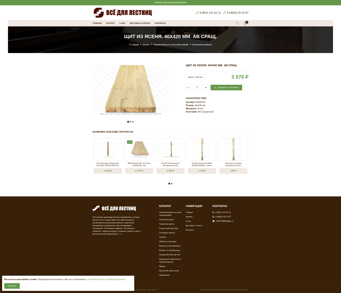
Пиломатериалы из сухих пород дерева (170, 44)
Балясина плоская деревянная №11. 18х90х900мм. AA (233, 164)
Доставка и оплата (140, 23)
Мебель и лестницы (167, 241)
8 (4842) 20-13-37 (237, 12)
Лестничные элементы (202, 44)
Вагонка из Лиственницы (170, 246)
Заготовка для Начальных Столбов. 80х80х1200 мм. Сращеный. (107, 164)
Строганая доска (166, 219)
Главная (97, 23)
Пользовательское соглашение (236, 290)
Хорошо (12, 286)
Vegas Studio (152, 290)
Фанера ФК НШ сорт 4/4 (169, 255)
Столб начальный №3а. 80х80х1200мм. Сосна (202, 164)
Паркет (162, 266)
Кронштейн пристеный (169, 271)
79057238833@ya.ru (225, 221)
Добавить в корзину (228, 87)
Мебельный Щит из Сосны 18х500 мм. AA (139, 164)
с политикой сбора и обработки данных (106, 279)
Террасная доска (166, 224)
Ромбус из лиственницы (169, 250)
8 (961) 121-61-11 (210, 12)
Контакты (160, 23)
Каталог (110, 23)
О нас (122, 23)
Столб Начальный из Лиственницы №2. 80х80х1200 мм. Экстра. (170, 164)
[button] (128, 122)
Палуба (162, 237)
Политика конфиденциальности (212, 290)
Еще (120, 234)
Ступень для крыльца (168, 228)
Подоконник (164, 275)
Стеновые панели (167, 233)
